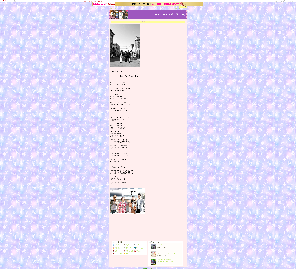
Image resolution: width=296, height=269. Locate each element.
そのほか (138, 250)
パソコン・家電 (139, 248)
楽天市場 (293, 1)
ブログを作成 (288, 1)
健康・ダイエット (119, 248)
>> (277, 1)
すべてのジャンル (140, 251)
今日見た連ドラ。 (161, 244)
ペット (127, 244)
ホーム (111, 8)
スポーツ (138, 244)
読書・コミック (129, 250)
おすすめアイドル (161, 251)
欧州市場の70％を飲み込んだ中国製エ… (166, 261)
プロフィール (119, 8)
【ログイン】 (184, 8)
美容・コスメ (118, 247)
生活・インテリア (119, 250)
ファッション (118, 246)
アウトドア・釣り (140, 246)
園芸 (127, 253)
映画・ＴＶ (17, 1)
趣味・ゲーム (129, 246)
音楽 (127, 248)
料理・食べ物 (118, 251)
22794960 (182, 7)
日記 (115, 8)
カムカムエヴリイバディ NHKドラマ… (166, 246)
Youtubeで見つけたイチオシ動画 (164, 259)
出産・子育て (118, 244)
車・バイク (138, 247)
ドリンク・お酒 (118, 253)
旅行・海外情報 (129, 251)
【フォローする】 (176, 8)
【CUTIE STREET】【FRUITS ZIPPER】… (167, 253)
